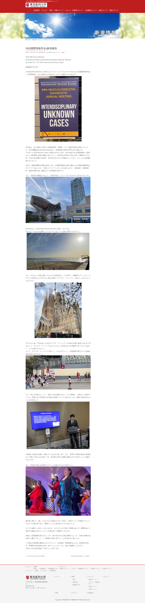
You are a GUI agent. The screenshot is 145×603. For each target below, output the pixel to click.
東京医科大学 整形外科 (70, 600)
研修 (37, 570)
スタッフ (29, 570)
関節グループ (64, 568)
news (63, 52)
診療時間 (53, 570)
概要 (35, 566)
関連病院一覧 (53, 568)
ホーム (29, 566)
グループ (63, 566)
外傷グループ (107, 568)
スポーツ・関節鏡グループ (80, 568)
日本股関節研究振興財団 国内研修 (80, 556)
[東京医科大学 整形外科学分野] (36, 5)
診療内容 (43, 568)
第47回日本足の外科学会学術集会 (35, 556)
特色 (35, 568)
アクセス (44, 570)
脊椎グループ (95, 568)
